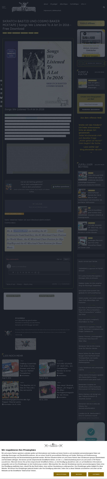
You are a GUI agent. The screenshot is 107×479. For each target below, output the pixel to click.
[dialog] (53, 460)
